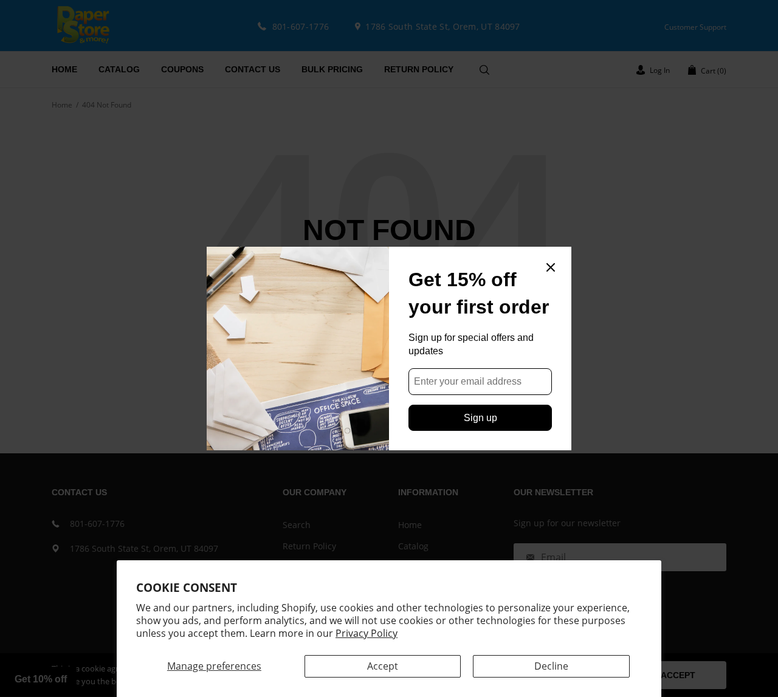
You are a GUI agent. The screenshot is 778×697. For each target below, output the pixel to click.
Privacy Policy (367, 633)
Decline (551, 666)
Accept (382, 666)
